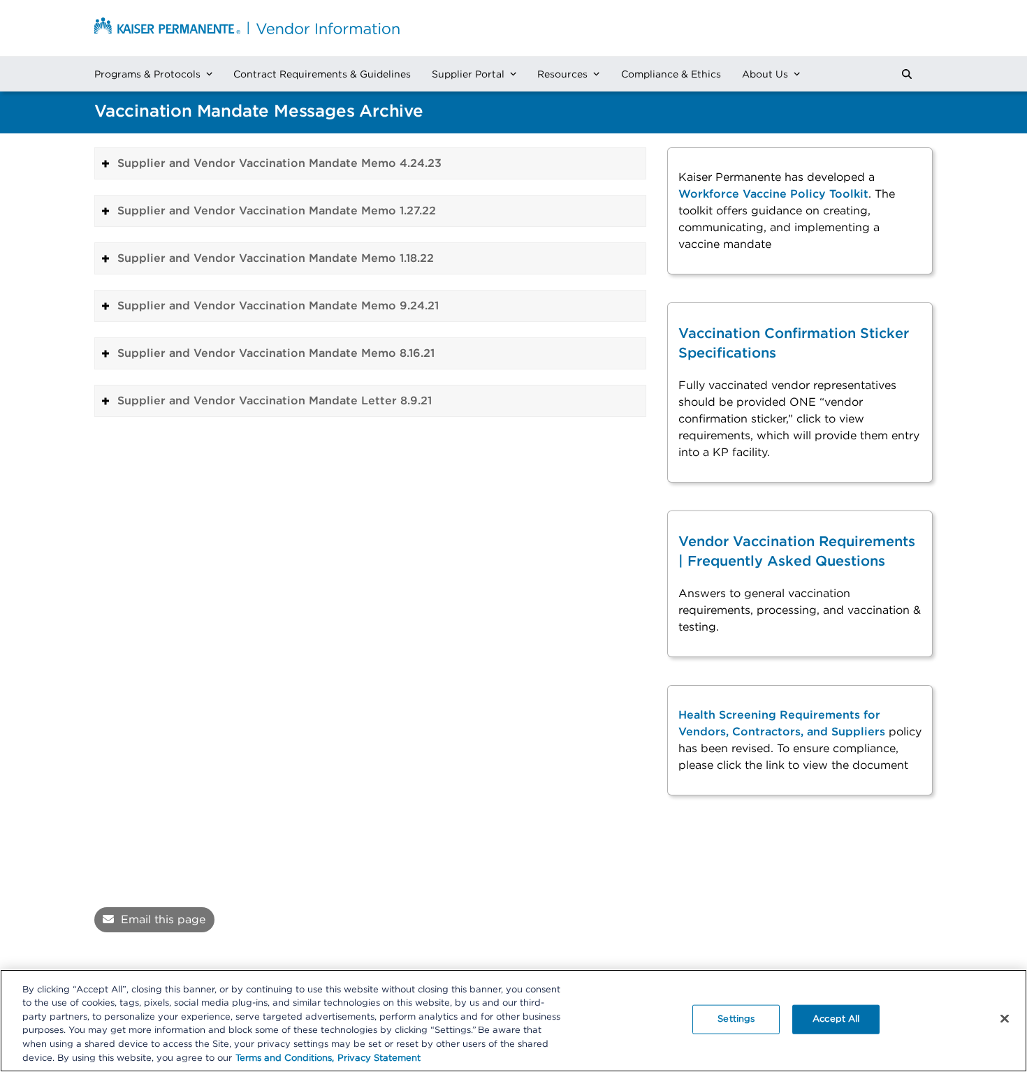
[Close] (1004, 1019)
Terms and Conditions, (284, 1057)
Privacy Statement (379, 1057)
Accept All (836, 1019)
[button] (907, 74)
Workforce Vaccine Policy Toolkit (773, 194)
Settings (736, 1019)
